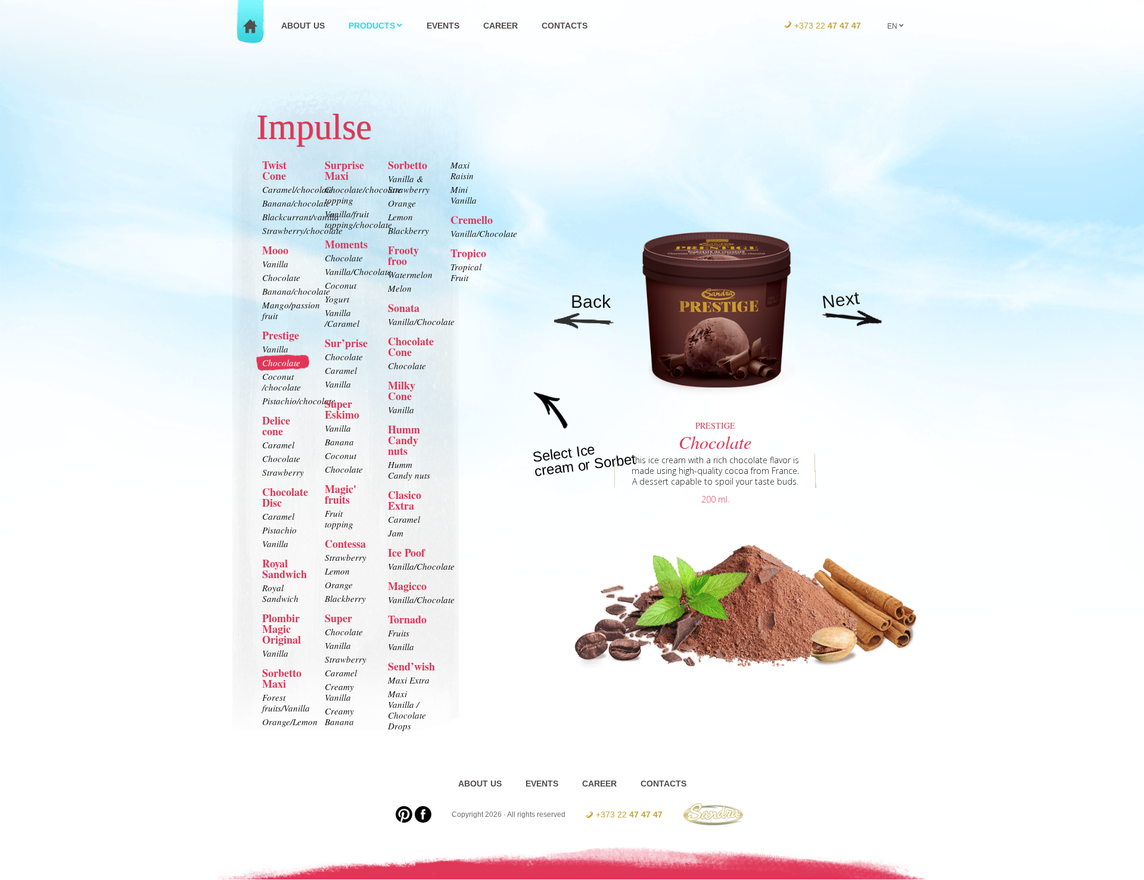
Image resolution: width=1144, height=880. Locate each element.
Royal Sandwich (280, 593)
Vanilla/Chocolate (347, 271)
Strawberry (283, 472)
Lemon (337, 571)
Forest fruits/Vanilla (284, 702)
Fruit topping (339, 518)
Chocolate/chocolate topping (347, 194)
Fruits (398, 633)
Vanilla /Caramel (342, 318)
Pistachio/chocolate (284, 400)
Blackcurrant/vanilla (284, 216)
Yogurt (337, 299)
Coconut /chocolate (281, 381)
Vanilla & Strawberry (409, 184)
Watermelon (410, 274)
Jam (395, 533)
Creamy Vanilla (339, 692)
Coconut (340, 285)
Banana (339, 441)
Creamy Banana (339, 716)
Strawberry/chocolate (284, 230)
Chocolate (281, 277)
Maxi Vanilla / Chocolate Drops (407, 709)
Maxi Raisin (462, 170)
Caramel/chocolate (284, 189)
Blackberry (345, 598)
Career (500, 25)
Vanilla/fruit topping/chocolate (347, 219)
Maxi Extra (409, 680)
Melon (400, 288)
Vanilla (275, 263)
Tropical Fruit (465, 272)
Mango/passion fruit (284, 310)
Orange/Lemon (284, 721)
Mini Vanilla (463, 194)
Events (443, 25)
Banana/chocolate (284, 203)
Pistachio (279, 530)
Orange (339, 584)
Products (372, 25)
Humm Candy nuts (409, 469)
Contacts (564, 25)
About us (303, 25)
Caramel (278, 444)
